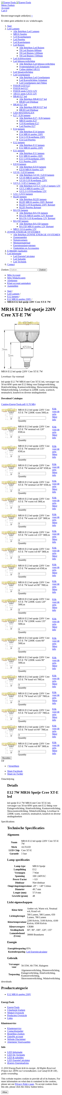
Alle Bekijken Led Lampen (26, 31)
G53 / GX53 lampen (23, 194)
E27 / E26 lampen (21, 115)
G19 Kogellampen (22, 37)
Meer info (54, 418)
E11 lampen (19, 150)
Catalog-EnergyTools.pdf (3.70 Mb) (18, 404)
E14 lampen (19, 129)
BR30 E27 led (20, 104)
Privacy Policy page (24, 1084)
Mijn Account (13, 275)
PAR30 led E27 (20, 88)
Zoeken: (5, 269)
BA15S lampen (20, 210)
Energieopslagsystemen (24, 245)
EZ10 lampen (19, 164)
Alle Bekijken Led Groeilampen (34, 77)
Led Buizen (18, 45)
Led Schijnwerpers (22, 58)
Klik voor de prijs (55, 411)
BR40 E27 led (20, 96)
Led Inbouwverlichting (24, 61)
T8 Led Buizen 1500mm (31, 55)
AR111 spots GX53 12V (25, 93)
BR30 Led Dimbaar (28, 110)
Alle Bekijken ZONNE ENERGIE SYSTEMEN (36, 234)
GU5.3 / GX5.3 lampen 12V (27, 183)
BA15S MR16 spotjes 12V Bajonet (36, 215)
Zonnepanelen (20, 237)
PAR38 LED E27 (21, 85)
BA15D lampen (20, 221)
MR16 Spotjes (20, 34)
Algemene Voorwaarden (18, 1042)
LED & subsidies (15, 1057)
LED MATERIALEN (23, 112)
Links (10, 1018)
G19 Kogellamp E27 (29, 123)
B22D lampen (20, 196)
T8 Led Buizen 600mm (30, 50)
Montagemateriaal (21, 242)
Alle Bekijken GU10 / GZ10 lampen (36, 175)
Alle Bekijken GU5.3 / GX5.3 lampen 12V (39, 186)
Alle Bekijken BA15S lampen (33, 213)
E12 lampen (19, 142)
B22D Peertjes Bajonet (30, 207)
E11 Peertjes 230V (28, 161)
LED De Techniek (16, 1055)
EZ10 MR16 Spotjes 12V (31, 169)
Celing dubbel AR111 (29, 69)
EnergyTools (13, 1007)
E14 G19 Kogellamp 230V (32, 137)
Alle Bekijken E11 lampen (31, 153)
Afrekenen (12, 280)
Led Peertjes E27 (27, 126)
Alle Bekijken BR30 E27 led (33, 107)
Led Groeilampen (21, 74)
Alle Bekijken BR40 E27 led (33, 99)
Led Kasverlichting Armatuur (33, 80)
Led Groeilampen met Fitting (33, 83)
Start (9, 26)
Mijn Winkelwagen (16, 278)
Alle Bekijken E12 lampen (32, 145)
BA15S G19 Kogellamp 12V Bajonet (37, 218)
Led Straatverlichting (23, 72)
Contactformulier (15, 1031)
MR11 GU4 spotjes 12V (25, 229)
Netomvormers (20, 240)
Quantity (22, 421)
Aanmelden (12, 286)
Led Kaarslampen (21, 42)
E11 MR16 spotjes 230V (31, 156)
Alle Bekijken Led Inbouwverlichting (37, 64)
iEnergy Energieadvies (18, 1063)
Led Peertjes (19, 39)
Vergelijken (13, 766)
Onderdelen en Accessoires (26, 248)
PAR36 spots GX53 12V (25, 91)
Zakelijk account (15, 1036)
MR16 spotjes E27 (28, 121)
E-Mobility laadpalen (17, 251)
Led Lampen (13, 28)
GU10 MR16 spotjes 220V (32, 177)
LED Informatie (14, 1052)
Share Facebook (15, 771)
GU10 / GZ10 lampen (23, 172)
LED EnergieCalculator (18, 1060)
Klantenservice (14, 1028)
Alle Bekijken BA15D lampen (33, 223)
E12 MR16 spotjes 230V (31, 148)
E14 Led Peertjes (27, 139)
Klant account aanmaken (19, 283)
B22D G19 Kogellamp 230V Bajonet (37, 205)
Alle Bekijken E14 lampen (32, 131)
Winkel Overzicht (15, 1012)
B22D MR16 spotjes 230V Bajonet (36, 202)
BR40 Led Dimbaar (28, 102)
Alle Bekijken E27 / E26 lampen (34, 118)
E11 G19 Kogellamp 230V (32, 158)
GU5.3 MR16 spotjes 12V (32, 188)
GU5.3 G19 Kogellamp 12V (33, 191)
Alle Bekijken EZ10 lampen (32, 167)
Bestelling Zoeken (16, 1034)
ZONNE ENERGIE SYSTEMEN (23, 232)
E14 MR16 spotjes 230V (31, 134)
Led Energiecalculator (36, 951)
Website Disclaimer (16, 1039)
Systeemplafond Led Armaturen (34, 66)
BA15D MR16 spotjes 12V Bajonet (36, 226)
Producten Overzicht (17, 1015)
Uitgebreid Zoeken (16, 1010)
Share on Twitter (15, 774)
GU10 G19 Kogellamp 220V (33, 180)
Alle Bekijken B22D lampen (32, 199)
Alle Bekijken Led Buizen (31, 47)
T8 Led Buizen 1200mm (31, 53)
